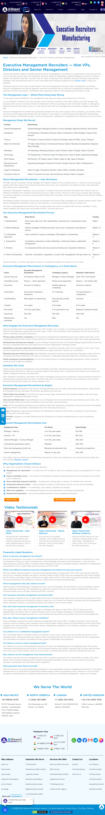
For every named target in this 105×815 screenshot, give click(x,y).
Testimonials (5, 769)
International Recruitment (59, 774)
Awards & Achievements (10, 779)
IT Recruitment (31, 764)
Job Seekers (16, 796)
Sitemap (90, 808)
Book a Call (11, 500)
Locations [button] (71, 9)
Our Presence (94, 764)
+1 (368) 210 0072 (64, 700)
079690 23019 (43, 749)
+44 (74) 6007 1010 (91, 700)
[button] (26, 9)
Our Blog (82, 808)
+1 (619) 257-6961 (37, 700)
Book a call (80, 81)
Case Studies (5, 774)
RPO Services (54, 769)
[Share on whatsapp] (91, 2)
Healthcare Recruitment (34, 784)
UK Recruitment (95, 774)
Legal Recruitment (32, 774)
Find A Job (6, 796)
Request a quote (21, 460)
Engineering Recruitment (34, 789)
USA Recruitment (95, 769)
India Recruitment (95, 789)
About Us (4, 764)
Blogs (82, 9)
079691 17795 (59, 749)
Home (5, 58)
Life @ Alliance (6, 784)
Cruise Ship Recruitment (34, 794)
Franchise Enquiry (78, 769)
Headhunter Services (57, 779)
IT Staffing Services (57, 784)
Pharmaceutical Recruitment (36, 769)
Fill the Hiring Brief (64, 500)
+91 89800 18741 (10, 700)
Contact (60, 9)
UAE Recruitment (95, 779)
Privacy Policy (71, 808)
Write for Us (76, 774)
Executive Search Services (59, 764)
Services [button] (48, 9)
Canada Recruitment (96, 784)
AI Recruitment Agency (58, 789)
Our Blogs (4, 789)
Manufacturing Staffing (34, 779)
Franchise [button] (92, 9)
